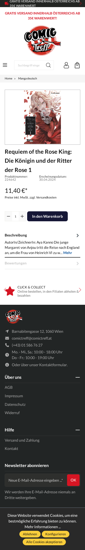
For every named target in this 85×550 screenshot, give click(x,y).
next (79, 3)
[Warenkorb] (77, 65)
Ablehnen (30, 534)
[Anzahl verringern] (8, 216)
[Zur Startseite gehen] (42, 40)
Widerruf (12, 412)
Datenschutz (15, 404)
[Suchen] (48, 65)
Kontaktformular (53, 364)
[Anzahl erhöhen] (22, 216)
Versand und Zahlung (22, 440)
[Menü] (5, 65)
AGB (9, 387)
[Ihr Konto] (66, 65)
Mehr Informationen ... (43, 526)
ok (73, 480)
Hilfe (9, 430)
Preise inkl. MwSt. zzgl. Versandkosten (30, 197)
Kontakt (11, 448)
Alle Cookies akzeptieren (44, 542)
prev (7, 3)
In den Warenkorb (47, 216)
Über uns (13, 377)
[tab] (42, 243)
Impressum (14, 395)
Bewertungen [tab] (16, 263)
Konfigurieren (55, 534)
